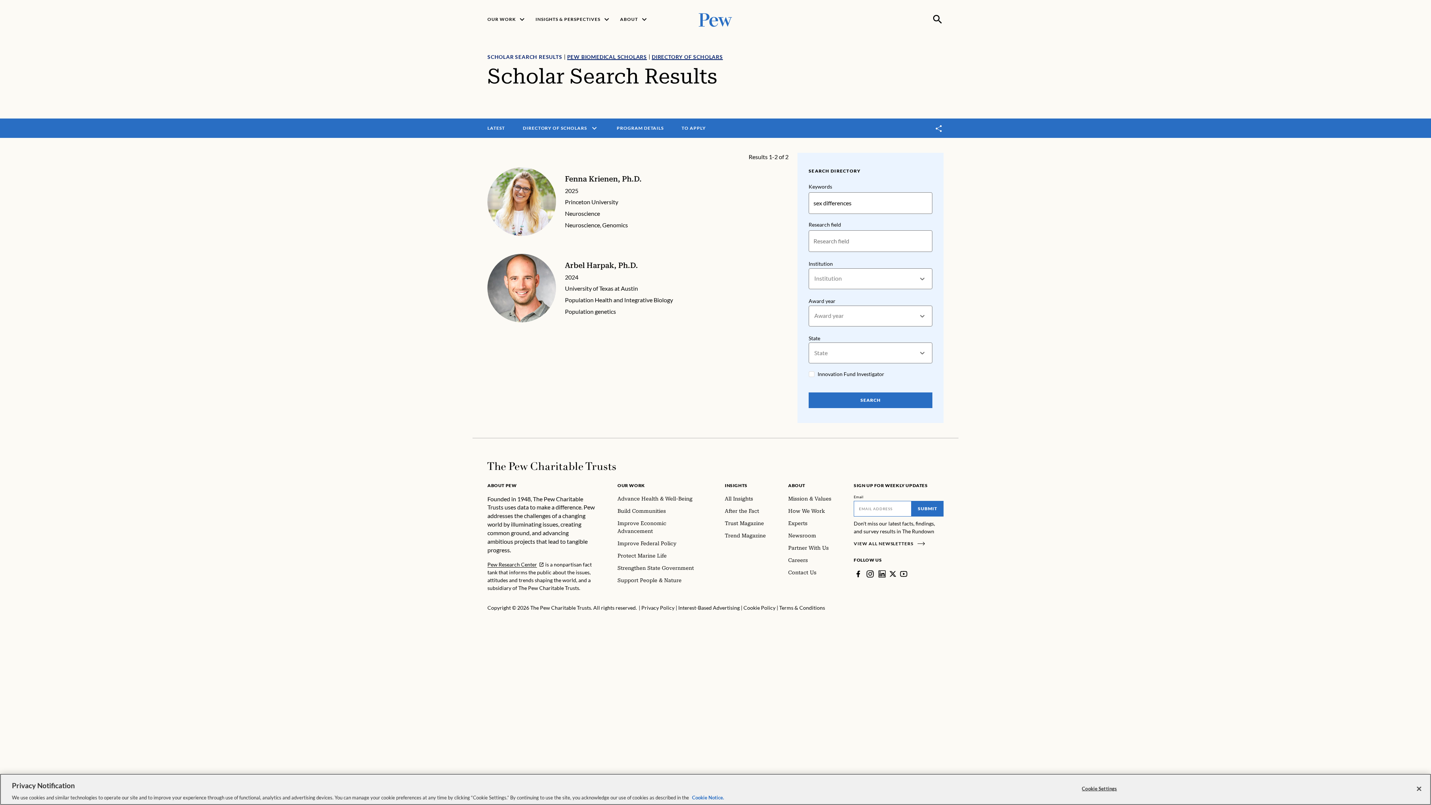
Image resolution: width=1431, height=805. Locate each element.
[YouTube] (903, 573)
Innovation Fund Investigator (851, 374)
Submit (927, 508)
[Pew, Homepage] (715, 19)
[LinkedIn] (882, 573)
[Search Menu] (938, 19)
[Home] (551, 466)
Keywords (820, 186)
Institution (821, 264)
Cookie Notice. (708, 797)
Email (859, 497)
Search (870, 400)
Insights (736, 485)
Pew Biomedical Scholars (607, 57)
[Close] (1419, 788)
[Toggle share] (939, 128)
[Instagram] (870, 573)
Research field (825, 224)
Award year (822, 301)
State (814, 338)
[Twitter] (893, 574)
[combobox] (814, 278)
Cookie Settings (1099, 788)
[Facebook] (858, 573)
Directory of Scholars (687, 57)
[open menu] (594, 128)
